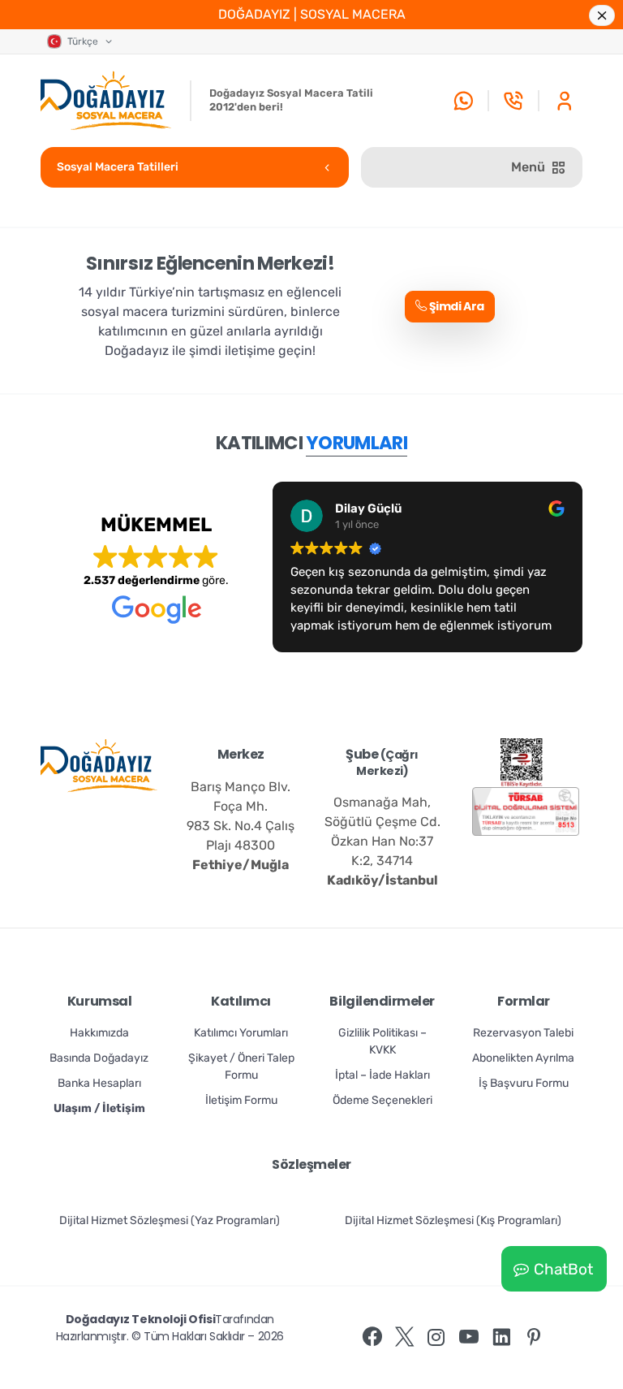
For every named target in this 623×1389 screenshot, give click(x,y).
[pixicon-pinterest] (534, 1337)
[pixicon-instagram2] (436, 1337)
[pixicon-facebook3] (372, 1337)
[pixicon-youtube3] (469, 1337)
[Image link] (522, 762)
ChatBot (563, 1269)
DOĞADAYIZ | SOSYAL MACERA (312, 14)
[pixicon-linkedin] (501, 1337)
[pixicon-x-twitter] (404, 1337)
